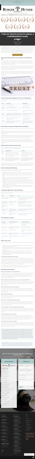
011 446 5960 (4, 404)
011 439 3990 (4, 396)
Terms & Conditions (15, 457)
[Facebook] (1, 452)
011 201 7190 (16, 434)
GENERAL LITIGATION (28, 420)
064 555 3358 (8, 379)
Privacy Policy (11, 457)
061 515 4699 (8, 396)
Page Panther (21, 457)
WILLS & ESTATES (28, 426)
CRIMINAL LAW (28, 422)
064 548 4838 (8, 383)
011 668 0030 (4, 375)
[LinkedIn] (2, 452)
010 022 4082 (4, 400)
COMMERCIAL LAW (28, 424)
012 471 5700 (4, 383)
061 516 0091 (8, 375)
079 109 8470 (8, 404)
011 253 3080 (4, 379)
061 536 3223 (4, 389)
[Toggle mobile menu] (33, 31)
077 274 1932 (4, 402)
